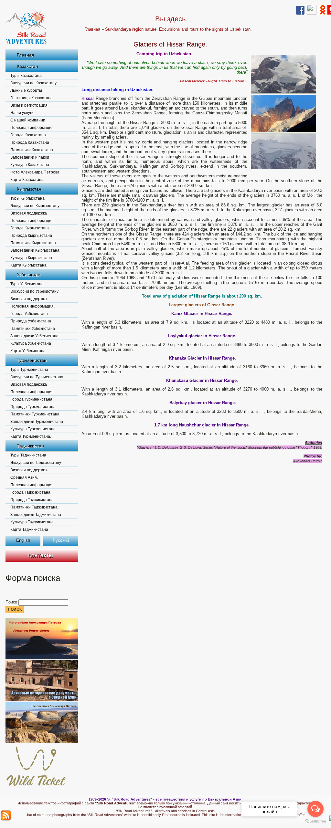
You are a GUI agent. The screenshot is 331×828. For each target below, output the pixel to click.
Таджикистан (30, 445)
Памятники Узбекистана (32, 328)
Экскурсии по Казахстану (33, 83)
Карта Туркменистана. (30, 436)
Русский (61, 540)
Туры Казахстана (26, 75)
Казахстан (27, 66)
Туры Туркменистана (29, 369)
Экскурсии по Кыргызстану (34, 206)
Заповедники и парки (29, 157)
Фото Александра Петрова (34, 172)
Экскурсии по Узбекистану (34, 291)
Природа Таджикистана (32, 500)
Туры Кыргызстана (27, 198)
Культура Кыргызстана (31, 258)
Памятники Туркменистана (34, 414)
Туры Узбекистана (27, 284)
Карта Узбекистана (28, 351)
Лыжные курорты (26, 90)
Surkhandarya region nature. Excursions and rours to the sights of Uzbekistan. (178, 29)
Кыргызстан (29, 189)
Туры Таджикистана (28, 455)
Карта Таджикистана (29, 529)
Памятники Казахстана (31, 150)
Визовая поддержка (28, 213)
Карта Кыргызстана (28, 265)
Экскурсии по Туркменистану (36, 377)
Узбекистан (28, 274)
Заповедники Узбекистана (34, 336)
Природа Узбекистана (30, 321)
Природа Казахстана (29, 142)
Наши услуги (22, 112)
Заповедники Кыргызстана (34, 250)
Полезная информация (32, 127)
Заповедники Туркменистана (36, 421)
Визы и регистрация (29, 105)
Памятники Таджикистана (34, 507)
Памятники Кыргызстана (33, 243)
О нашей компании (27, 120)
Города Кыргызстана (29, 228)
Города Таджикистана (30, 492)
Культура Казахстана (29, 164)
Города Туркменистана (31, 399)
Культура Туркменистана (33, 429)
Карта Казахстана (27, 179)
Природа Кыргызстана (31, 235)
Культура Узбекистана (30, 343)
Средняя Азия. (24, 477)
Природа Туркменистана (33, 406)
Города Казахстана (28, 135)
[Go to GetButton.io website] (315, 821)
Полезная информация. (32, 220)
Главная (25, 55)
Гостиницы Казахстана (31, 98)
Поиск (11, 602)
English (23, 540)
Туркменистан (32, 360)
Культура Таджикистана (32, 522)
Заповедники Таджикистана (35, 514)
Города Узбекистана (29, 313)
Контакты (40, 555)
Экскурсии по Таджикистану (35, 462)
